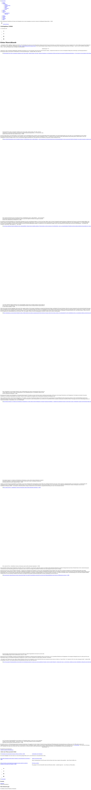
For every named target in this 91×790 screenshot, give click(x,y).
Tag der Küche (76, 745)
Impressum (2, 783)
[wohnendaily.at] (3, 0)
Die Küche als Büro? (35, 763)
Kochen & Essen (6, 24)
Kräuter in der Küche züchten (37, 758)
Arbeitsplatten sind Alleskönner (37, 753)
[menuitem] (47, 2)
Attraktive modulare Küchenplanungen (6, 749)
